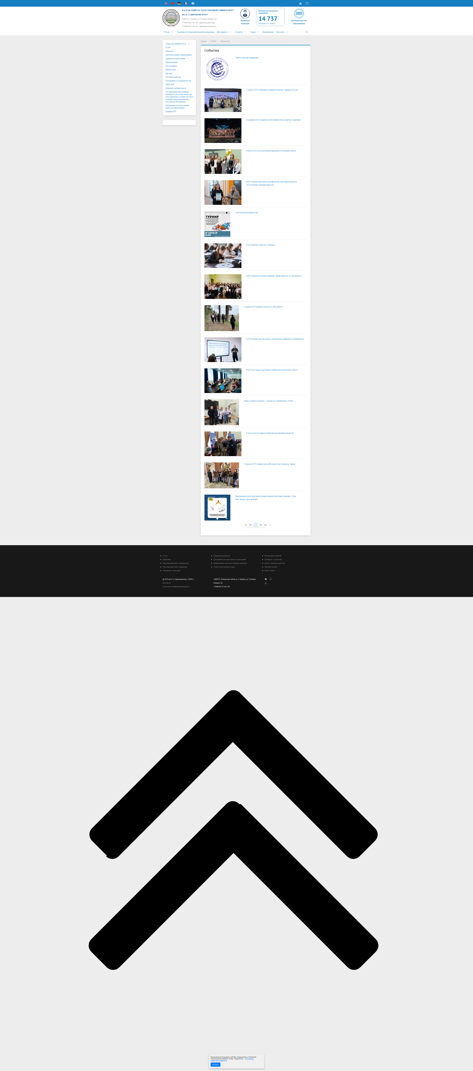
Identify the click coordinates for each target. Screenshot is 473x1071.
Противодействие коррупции (175, 567)
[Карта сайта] (300, 3)
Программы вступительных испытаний (229, 559)
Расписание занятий (272, 555)
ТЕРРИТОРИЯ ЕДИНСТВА (246, 212)
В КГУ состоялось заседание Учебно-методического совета (272, 370)
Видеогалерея (171, 62)
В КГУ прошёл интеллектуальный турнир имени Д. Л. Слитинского (274, 276)
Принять (215, 1064)
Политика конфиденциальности (176, 586)
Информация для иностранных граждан (230, 563)
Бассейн (169, 73)
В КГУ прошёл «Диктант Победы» (260, 245)
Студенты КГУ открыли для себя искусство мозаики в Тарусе (269, 464)
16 (265, 525)
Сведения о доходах (171, 570)
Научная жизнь (270, 567)
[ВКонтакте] (266, 579)
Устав (168, 47)
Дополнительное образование (179, 55)
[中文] (172, 3)
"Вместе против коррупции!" (247, 57)
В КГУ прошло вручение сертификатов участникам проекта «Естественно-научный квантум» (271, 183)
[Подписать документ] (265, 583)
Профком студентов (273, 559)
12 (246, 525)
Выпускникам (268, 32)
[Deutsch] (179, 3)
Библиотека (171, 69)
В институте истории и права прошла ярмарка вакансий (269, 433)
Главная (204, 41)
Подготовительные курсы (224, 567)
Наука (252, 32)
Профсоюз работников (175, 58)
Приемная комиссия (221, 555)
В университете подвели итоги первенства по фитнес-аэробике (273, 120)
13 (250, 525)
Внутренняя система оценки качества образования (177, 106)
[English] (166, 3)
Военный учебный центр (176, 88)
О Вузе (167, 32)
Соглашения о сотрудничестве (178, 80)
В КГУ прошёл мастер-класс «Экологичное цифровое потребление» (275, 339)
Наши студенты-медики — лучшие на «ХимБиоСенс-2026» (268, 401)
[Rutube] (271, 579)
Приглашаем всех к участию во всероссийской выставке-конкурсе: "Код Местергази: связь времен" (265, 497)
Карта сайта (269, 570)
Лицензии (167, 559)
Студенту (239, 32)
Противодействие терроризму (176, 563)
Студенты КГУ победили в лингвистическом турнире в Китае (272, 90)
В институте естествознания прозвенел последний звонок (271, 150)
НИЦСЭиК (170, 84)
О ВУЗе (213, 41)
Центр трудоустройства (274, 563)
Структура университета (176, 43)
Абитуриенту (222, 32)
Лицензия (169, 51)
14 (255, 525)
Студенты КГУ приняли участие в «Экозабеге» (263, 306)
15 (261, 525)
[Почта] (307, 3)
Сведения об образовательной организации (195, 32)
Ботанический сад (173, 77)
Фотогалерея (171, 66)
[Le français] (186, 3)
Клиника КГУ (171, 111)
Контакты (280, 32)
